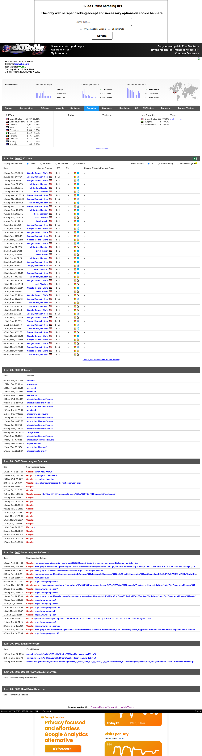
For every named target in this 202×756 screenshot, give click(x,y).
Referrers (45, 108)
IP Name (47, 163)
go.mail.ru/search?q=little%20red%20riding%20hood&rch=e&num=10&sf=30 (61, 654)
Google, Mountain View (37, 177)
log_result (31, 388)
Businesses (186, 163)
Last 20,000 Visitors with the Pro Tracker (101, 360)
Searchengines (26, 108)
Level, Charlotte (41, 217)
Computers (107, 108)
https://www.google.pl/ (45, 611)
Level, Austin (42, 221)
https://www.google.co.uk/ (47, 633)
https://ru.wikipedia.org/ (38, 414)
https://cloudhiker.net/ (37, 447)
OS (136, 108)
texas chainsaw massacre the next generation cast (57, 483)
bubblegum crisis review (46, 475)
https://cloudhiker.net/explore (40, 399)
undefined (31, 392)
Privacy (198, 711)
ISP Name (80, 163)
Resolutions (124, 108)
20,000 (18, 158)
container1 (31, 380)
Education (166, 163)
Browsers (165, 108)
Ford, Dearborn (41, 192)
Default (32, 163)
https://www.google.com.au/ (47, 607)
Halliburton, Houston (38, 184)
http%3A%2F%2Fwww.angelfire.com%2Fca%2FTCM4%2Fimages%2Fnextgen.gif (78, 494)
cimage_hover (33, 432)
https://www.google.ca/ (45, 600)
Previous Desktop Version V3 (104, 707)
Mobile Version (127, 707)
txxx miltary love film (44, 479)
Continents (75, 108)
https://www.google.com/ (46, 581)
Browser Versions (186, 108)
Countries (91, 108)
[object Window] (34, 443)
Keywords (59, 108)
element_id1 (32, 395)
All (151, 163)
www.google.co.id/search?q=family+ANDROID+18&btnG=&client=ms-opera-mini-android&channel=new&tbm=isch (87, 563)
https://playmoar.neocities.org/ (41, 440)
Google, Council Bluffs (37, 173)
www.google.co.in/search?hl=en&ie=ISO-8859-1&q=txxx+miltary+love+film (69, 570)
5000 (17, 370)
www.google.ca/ (42, 578)
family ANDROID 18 (43, 472)
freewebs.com (21, 64)
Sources (8, 108)
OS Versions (148, 108)
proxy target (32, 384)
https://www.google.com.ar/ (47, 626)
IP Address (63, 163)
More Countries (102, 149)
